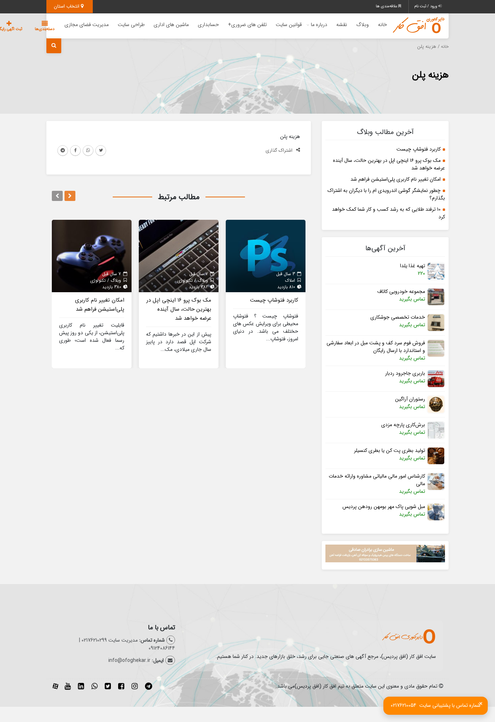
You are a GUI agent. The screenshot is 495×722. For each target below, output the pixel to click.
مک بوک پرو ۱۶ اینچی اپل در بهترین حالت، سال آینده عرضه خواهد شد (389, 164)
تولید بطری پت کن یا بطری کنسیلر (389, 450)
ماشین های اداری (171, 25)
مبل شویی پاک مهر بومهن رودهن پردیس (383, 507)
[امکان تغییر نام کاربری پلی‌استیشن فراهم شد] (92, 256)
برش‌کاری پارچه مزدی (403, 425)
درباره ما (319, 25)
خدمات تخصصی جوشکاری (397, 317)
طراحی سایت (131, 25)
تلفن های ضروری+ (247, 25)
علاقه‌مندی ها (387, 6)
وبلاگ (362, 25)
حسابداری (208, 25)
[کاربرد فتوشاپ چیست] (265, 256)
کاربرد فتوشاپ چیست (418, 149)
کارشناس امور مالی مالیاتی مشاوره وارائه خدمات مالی (377, 480)
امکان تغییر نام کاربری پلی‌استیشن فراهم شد (395, 179)
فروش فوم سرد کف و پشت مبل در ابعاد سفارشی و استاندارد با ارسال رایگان (375, 346)
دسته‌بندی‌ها (44, 29)
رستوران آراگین (410, 399)
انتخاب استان (67, 6)
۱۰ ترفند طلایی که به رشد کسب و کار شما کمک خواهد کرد (388, 213)
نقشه (341, 25)
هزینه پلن (430, 75)
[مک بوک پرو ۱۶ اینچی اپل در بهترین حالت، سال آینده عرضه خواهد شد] (179, 256)
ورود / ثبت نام (426, 6)
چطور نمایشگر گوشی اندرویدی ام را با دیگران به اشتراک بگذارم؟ (386, 194)
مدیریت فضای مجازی (87, 25)
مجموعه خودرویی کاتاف (401, 291)
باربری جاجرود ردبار (405, 373)
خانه (382, 25)
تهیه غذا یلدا (412, 266)
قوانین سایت (289, 25)
